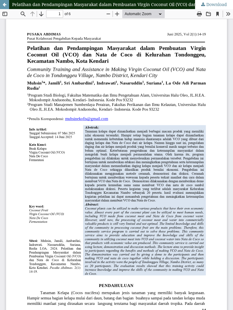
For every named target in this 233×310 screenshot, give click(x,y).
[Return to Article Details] (4, 4)
